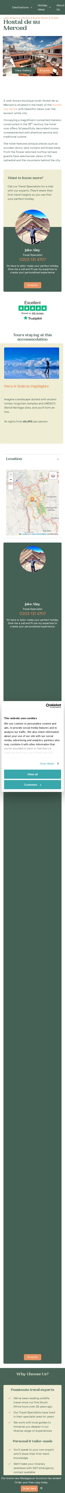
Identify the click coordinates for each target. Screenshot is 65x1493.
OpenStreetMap (39, 533)
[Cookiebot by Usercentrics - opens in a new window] (46, 706)
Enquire (45, 70)
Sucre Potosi (40, 18)
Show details (47, 763)
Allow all (32, 774)
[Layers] (53, 475)
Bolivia (26, 18)
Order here (29, 1488)
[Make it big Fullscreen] (10, 487)
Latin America (11, 18)
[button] (32, 500)
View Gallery (23, 70)
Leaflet (24, 533)
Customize (30, 784)
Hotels (55, 18)
